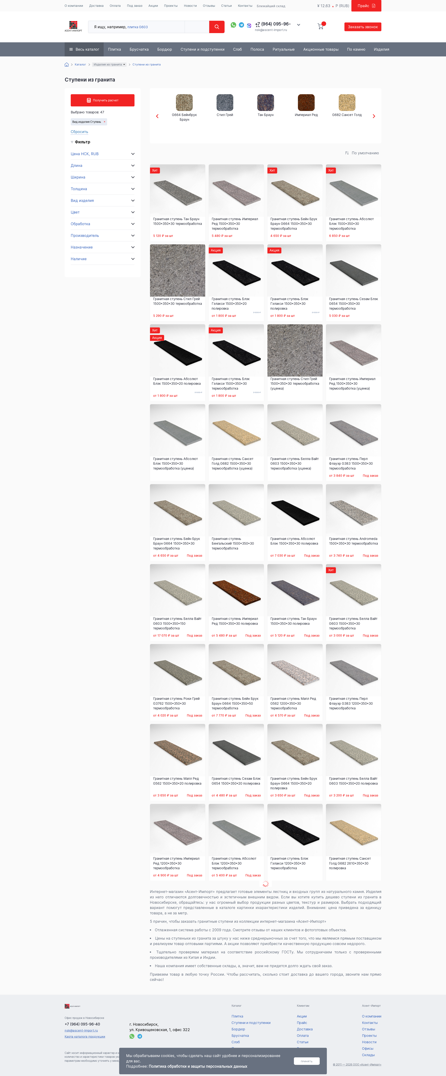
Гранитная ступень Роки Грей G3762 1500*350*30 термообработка (176, 703)
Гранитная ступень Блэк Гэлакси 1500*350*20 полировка (231, 303)
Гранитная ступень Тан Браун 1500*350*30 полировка (293, 621)
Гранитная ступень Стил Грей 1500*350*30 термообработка (177, 301)
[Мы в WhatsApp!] (233, 25)
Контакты (245, 5)
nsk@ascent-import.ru (271, 30)
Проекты (171, 5)
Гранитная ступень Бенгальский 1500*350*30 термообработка (233, 543)
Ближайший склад (271, 6)
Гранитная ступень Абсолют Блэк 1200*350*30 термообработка (234, 863)
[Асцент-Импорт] (73, 27)
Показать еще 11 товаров (265, 884)
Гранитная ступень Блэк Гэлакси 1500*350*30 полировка (289, 303)
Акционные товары (321, 49)
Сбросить (79, 131)
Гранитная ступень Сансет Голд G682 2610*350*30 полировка (350, 863)
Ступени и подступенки (203, 49)
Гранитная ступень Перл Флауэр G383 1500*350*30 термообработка (351, 463)
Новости (190, 5)
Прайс (363, 5)
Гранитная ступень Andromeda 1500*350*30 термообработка (353, 541)
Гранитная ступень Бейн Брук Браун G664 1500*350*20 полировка (293, 783)
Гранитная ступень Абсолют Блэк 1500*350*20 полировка (177, 381)
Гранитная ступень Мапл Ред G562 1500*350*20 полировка (177, 781)
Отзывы (209, 5)
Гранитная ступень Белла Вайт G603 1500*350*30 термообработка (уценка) (294, 463)
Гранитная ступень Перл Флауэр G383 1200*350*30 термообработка (351, 703)
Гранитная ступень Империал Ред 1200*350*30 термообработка (176, 863)
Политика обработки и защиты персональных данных (198, 1066)
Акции (153, 5)
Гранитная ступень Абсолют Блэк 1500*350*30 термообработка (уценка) (175, 463)
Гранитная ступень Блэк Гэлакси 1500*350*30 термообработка (231, 383)
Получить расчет (106, 100)
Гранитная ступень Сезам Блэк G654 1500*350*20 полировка (236, 781)
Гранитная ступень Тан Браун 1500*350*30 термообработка (177, 221)
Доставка (96, 5)
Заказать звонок (363, 27)
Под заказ (134, 5)
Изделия (381, 49)
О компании (74, 5)
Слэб (237, 49)
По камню (356, 49)
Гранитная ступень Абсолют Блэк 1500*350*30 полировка (294, 541)
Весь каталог (87, 49)
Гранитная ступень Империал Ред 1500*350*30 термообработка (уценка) (352, 383)
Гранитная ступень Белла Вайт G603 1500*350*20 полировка (353, 781)
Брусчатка (139, 49)
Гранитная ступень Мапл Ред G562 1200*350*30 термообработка (293, 703)
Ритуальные (284, 49)
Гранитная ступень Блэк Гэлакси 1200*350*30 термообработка (289, 863)
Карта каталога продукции (85, 1036)
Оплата (115, 5)
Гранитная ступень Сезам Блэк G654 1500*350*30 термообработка (353, 303)
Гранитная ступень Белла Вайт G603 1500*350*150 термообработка (177, 623)
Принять (307, 1061)
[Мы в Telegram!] (241, 25)
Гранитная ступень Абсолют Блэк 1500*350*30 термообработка (351, 223)
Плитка (114, 49)
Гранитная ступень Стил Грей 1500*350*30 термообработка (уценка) (294, 383)
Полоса (257, 49)
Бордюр (164, 49)
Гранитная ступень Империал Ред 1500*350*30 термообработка (235, 223)
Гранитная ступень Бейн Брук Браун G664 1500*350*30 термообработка (293, 223)
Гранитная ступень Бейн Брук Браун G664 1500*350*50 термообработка (235, 703)
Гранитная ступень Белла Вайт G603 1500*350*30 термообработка (353, 623)
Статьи (226, 5)
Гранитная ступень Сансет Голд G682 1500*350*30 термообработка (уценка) (232, 463)
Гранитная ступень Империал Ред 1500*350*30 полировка (235, 621)
